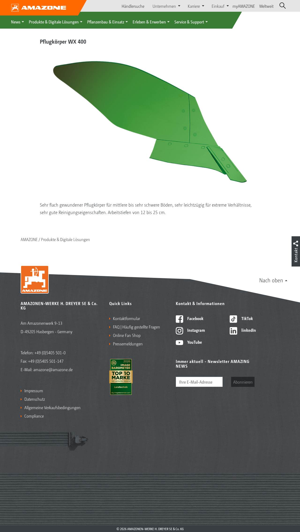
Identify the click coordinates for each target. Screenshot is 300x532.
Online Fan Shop (127, 335)
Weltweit (266, 6)
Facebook (194, 318)
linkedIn (248, 330)
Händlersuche (133, 6)
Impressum (33, 390)
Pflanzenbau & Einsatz (105, 21)
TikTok (246, 318)
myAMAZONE (243, 6)
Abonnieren (243, 382)
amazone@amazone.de (53, 369)
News (15, 21)
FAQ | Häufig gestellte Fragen (136, 326)
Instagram (195, 330)
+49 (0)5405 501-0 (50, 352)
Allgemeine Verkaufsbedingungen (52, 407)
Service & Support (189, 21)
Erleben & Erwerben (149, 21)
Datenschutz (34, 399)
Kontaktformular (126, 318)
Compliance (34, 416)
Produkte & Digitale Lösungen (54, 21)
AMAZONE (29, 239)
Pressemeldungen (128, 343)
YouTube (194, 342)
